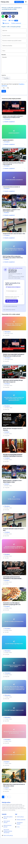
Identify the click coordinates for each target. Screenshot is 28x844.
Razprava (6, 23)
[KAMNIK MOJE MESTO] (14, 135)
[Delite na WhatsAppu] (2, 16)
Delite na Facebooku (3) (11, 13)
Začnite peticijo (19, 1)
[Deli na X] (6, 16)
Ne (8, 88)
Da (4, 88)
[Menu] (25, 2)
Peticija (4, 20)
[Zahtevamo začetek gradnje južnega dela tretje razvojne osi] (14, 159)
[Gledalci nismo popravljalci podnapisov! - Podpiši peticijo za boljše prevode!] (14, 112)
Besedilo (3, 54)
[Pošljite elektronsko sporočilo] (9, 16)
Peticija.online (5, 2)
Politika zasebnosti (16, 23)
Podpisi (13, 20)
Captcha (3, 75)
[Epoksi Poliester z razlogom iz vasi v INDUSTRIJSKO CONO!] (14, 205)
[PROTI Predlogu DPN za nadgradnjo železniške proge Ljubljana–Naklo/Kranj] (14, 252)
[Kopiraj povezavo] (13, 16)
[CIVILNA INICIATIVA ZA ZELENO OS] (14, 182)
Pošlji (3, 91)
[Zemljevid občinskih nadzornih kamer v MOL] (14, 229)
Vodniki (4, 814)
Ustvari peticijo (13, 301)
